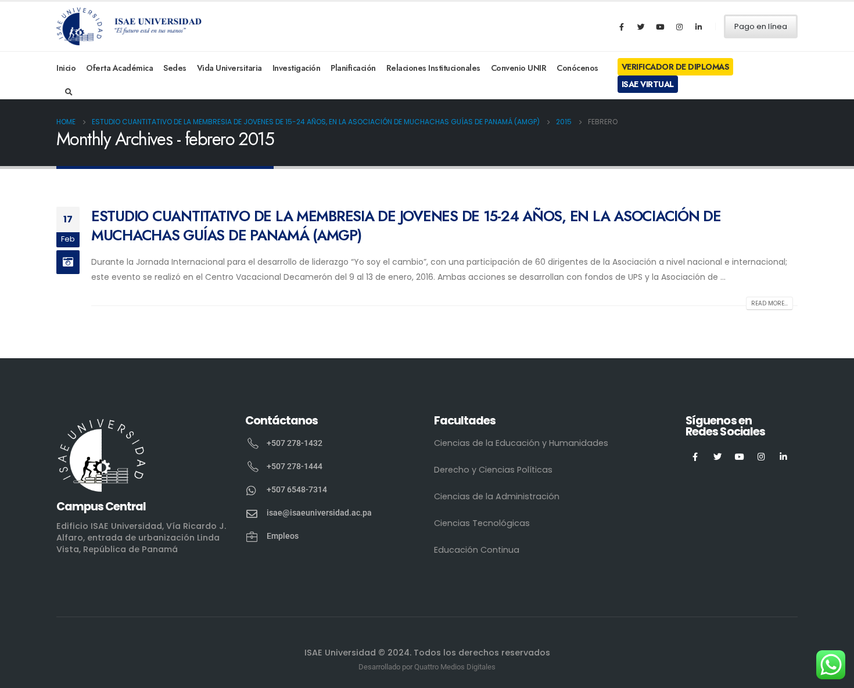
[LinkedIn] (698, 27)
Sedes (174, 68)
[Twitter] (641, 27)
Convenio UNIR (519, 68)
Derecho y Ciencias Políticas (493, 470)
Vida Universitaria (229, 68)
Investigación (296, 68)
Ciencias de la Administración (496, 496)
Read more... (769, 303)
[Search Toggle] (68, 92)
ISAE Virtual (648, 84)
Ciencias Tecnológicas (482, 523)
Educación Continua (476, 550)
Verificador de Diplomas (676, 67)
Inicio (66, 68)
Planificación (353, 68)
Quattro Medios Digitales (455, 666)
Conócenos (577, 68)
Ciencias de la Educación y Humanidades (521, 443)
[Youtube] (660, 27)
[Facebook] (621, 27)
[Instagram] (679, 27)
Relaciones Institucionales (433, 68)
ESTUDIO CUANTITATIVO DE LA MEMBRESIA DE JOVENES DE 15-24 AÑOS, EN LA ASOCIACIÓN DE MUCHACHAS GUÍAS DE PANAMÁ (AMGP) (406, 226)
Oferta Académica (119, 68)
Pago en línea (760, 26)
